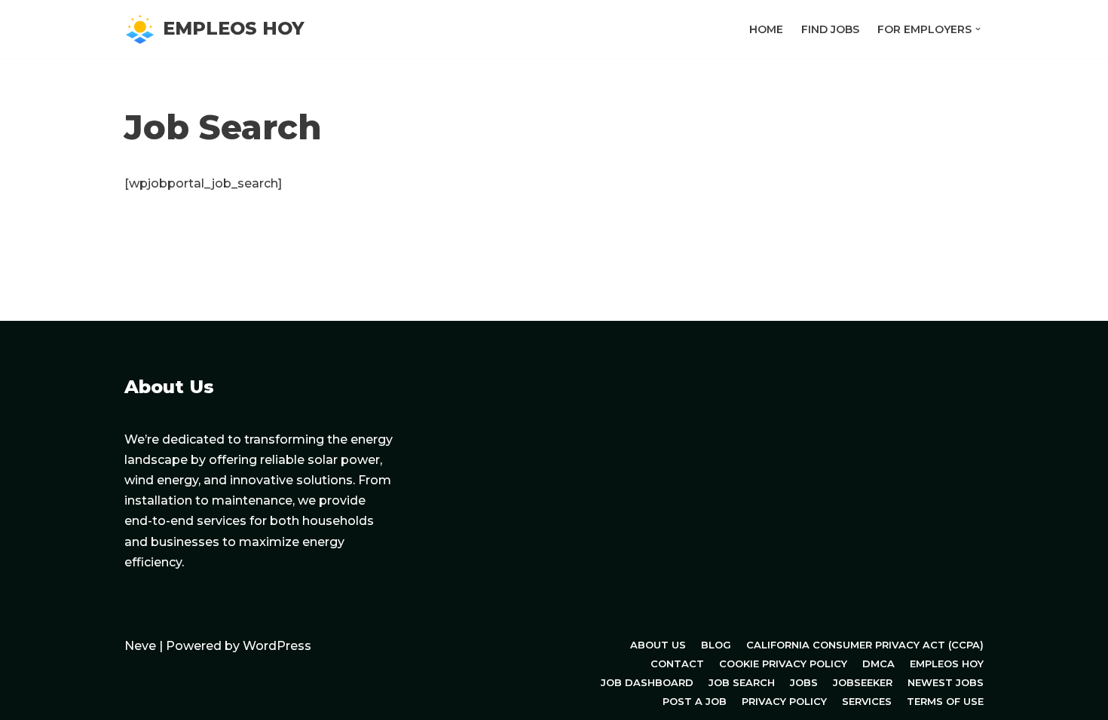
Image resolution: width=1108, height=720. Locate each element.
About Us (658, 645)
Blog (716, 645)
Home (766, 29)
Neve (140, 646)
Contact (677, 663)
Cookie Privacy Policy (783, 663)
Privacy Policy (784, 701)
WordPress (277, 646)
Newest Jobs (946, 682)
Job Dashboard (647, 682)
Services (867, 701)
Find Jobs (830, 29)
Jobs (804, 682)
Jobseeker (862, 682)
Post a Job (695, 701)
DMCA (878, 663)
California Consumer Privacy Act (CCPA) (865, 645)
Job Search (742, 682)
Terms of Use (945, 701)
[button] (978, 29)
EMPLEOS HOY (947, 663)
